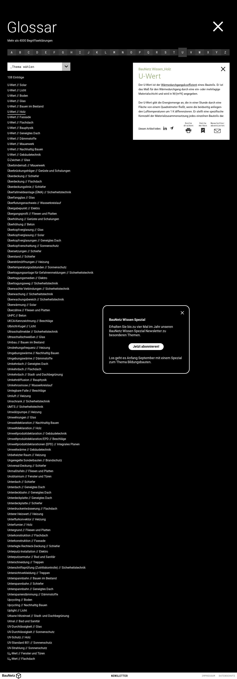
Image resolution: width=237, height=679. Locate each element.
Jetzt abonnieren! (146, 346)
